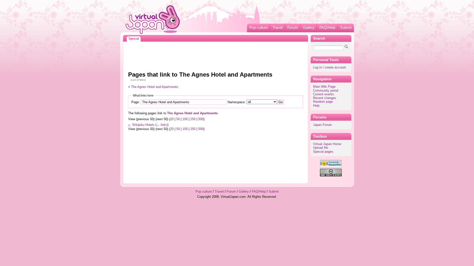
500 (200, 119)
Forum (292, 28)
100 (185, 119)
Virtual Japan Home (327, 144)
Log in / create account (329, 67)
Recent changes (324, 98)
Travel (277, 28)
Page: (135, 102)
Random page (323, 101)
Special (133, 38)
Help (316, 105)
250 (193, 119)
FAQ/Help (327, 28)
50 (178, 119)
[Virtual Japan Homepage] (153, 19)
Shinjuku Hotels (143, 125)
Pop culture (258, 28)
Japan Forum (322, 125)
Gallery (309, 28)
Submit (346, 28)
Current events (323, 94)
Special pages (323, 151)
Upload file (320, 148)
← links (162, 125)
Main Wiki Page (324, 86)
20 (172, 119)
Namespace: (237, 102)
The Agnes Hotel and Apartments (154, 87)
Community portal (325, 90)
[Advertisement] (215, 55)
